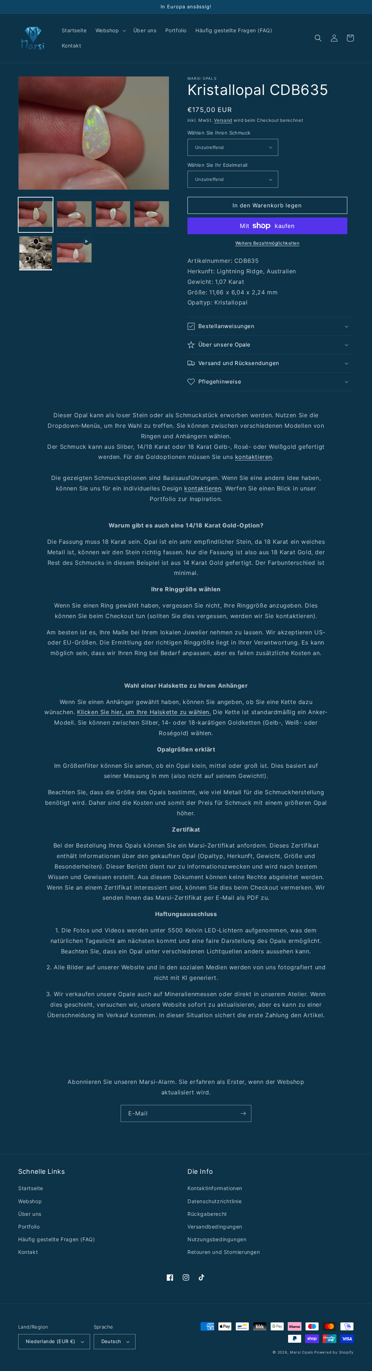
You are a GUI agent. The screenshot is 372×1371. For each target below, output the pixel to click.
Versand (223, 120)
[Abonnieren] (243, 1113)
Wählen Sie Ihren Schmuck (219, 133)
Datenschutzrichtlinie (214, 1201)
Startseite (30, 1188)
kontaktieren (253, 456)
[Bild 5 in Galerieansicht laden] (35, 253)
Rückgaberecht (207, 1214)
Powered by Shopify (334, 1352)
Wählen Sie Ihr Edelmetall (217, 165)
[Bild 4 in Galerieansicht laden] (151, 214)
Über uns (29, 1214)
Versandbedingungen (214, 1226)
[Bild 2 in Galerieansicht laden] (74, 214)
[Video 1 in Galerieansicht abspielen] (74, 253)
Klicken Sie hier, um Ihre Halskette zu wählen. (144, 712)
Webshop (30, 1201)
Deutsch (111, 1341)
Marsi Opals (301, 1352)
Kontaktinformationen (214, 1188)
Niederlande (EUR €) (51, 1341)
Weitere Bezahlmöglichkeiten (267, 243)
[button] (110, 30)
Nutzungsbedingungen (216, 1239)
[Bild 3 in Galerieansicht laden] (113, 214)
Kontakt (28, 1252)
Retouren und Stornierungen (223, 1252)
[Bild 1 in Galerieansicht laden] (35, 214)
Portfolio (29, 1226)
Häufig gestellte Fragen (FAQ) (56, 1239)
